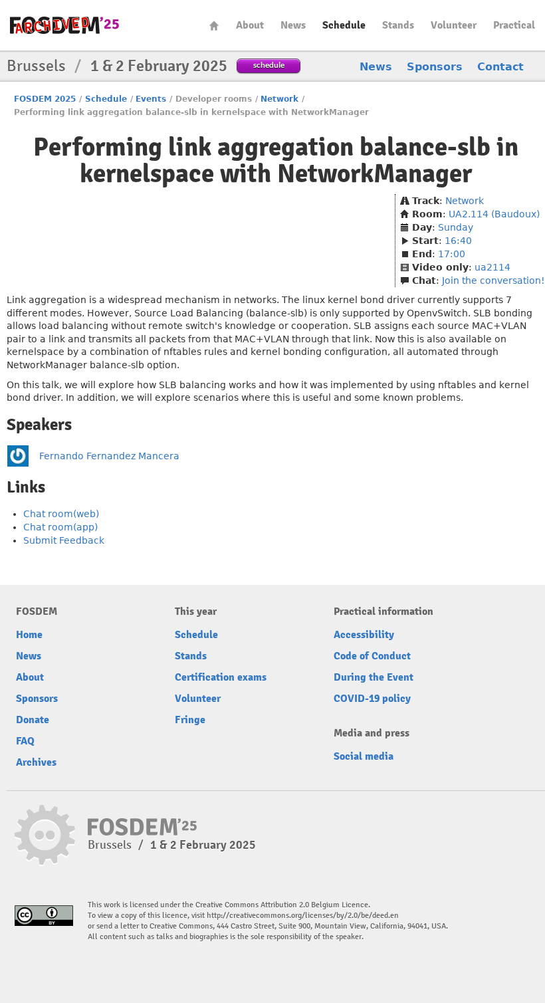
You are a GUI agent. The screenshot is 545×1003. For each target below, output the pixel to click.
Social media (363, 756)
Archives (36, 762)
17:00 (451, 254)
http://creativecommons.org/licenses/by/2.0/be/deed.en (303, 916)
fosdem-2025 (64, 25)
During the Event (373, 677)
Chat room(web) (61, 513)
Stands (398, 25)
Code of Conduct (372, 656)
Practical (514, 25)
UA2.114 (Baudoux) (494, 214)
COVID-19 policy (372, 698)
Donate (32, 719)
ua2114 (492, 267)
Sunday (455, 227)
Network (279, 99)
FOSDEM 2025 (45, 99)
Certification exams (221, 677)
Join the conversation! (493, 280)
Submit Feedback (63, 540)
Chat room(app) (60, 527)
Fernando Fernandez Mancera (109, 456)
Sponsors (435, 66)
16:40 (458, 240)
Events (151, 99)
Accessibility (364, 634)
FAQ (25, 741)
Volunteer (454, 25)
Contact (500, 66)
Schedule (344, 25)
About (250, 25)
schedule (268, 65)
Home (214, 26)
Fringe (190, 719)
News (293, 25)
